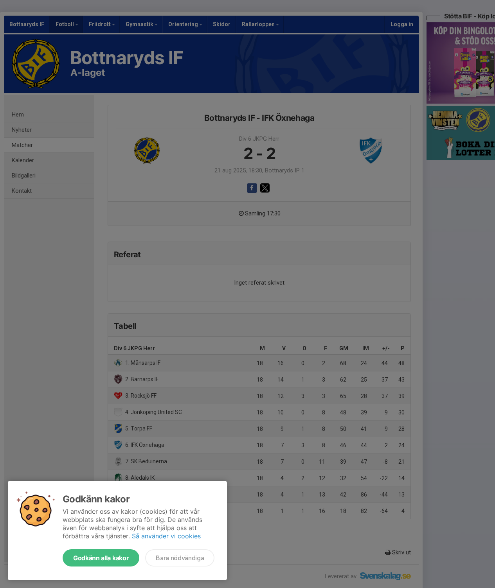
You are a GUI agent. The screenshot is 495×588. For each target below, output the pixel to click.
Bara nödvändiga (180, 558)
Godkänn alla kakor (101, 558)
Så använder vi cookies (166, 536)
